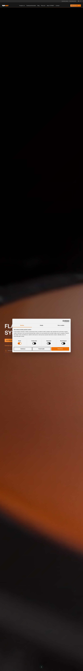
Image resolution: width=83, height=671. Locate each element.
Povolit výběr (41, 348)
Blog (38, 5)
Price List (43, 5)
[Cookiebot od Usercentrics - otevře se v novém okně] (63, 321)
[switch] (34, 343)
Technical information (31, 5)
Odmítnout (22, 348)
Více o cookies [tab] (61, 325)
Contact (57, 5)
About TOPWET (50, 5)
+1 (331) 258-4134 (72, 1)
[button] (78, 1)
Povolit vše (60, 348)
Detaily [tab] (41, 325)
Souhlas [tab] (22, 325)
